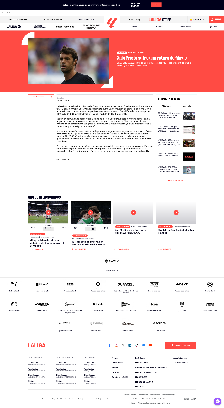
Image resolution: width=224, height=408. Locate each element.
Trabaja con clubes (103, 399)
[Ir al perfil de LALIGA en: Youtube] (150, 345)
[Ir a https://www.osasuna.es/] (40, 13)
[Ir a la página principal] (112, 29)
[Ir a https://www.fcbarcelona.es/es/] (83, 13)
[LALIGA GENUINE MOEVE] (90, 27)
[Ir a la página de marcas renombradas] (32, 399)
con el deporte (52, 20)
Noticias (159, 27)
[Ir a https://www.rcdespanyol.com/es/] (157, 13)
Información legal (168, 394)
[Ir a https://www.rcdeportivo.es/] (146, 13)
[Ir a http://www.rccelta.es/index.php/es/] (51, 13)
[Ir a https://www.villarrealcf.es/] (221, 13)
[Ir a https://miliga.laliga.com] (216, 19)
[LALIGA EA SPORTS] (14, 27)
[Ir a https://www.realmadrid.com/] (178, 13)
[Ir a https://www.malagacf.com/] (115, 13)
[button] (14, 26)
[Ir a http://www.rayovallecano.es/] (136, 13)
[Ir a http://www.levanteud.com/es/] (104, 13)
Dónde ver (86, 20)
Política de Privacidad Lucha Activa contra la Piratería (150, 403)
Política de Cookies (159, 399)
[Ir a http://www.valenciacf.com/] (210, 13)
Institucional (18, 20)
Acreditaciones (70, 399)
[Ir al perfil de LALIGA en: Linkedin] (130, 345)
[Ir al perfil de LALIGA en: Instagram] (116, 345)
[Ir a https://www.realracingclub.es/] (125, 13)
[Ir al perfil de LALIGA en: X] (123, 345)
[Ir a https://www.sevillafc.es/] (200, 13)
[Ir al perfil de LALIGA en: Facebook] (109, 345)
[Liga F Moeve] (65, 27)
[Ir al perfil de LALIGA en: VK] (143, 345)
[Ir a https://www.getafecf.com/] (93, 13)
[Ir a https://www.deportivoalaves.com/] (61, 13)
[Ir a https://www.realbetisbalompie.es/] (168, 13)
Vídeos (134, 27)
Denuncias (46, 399)
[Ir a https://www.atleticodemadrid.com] (29, 13)
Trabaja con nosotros (86, 399)
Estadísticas (185, 27)
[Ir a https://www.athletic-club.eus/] (19, 13)
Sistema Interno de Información (136, 394)
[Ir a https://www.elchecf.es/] (72, 13)
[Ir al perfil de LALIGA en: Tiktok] (136, 345)
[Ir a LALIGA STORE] (160, 19)
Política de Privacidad (141, 399)
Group (134, 20)
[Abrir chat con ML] (217, 401)
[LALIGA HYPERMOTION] (39, 27)
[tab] (166, 106)
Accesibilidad (155, 394)
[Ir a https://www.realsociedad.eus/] (189, 13)
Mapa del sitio (57, 399)
